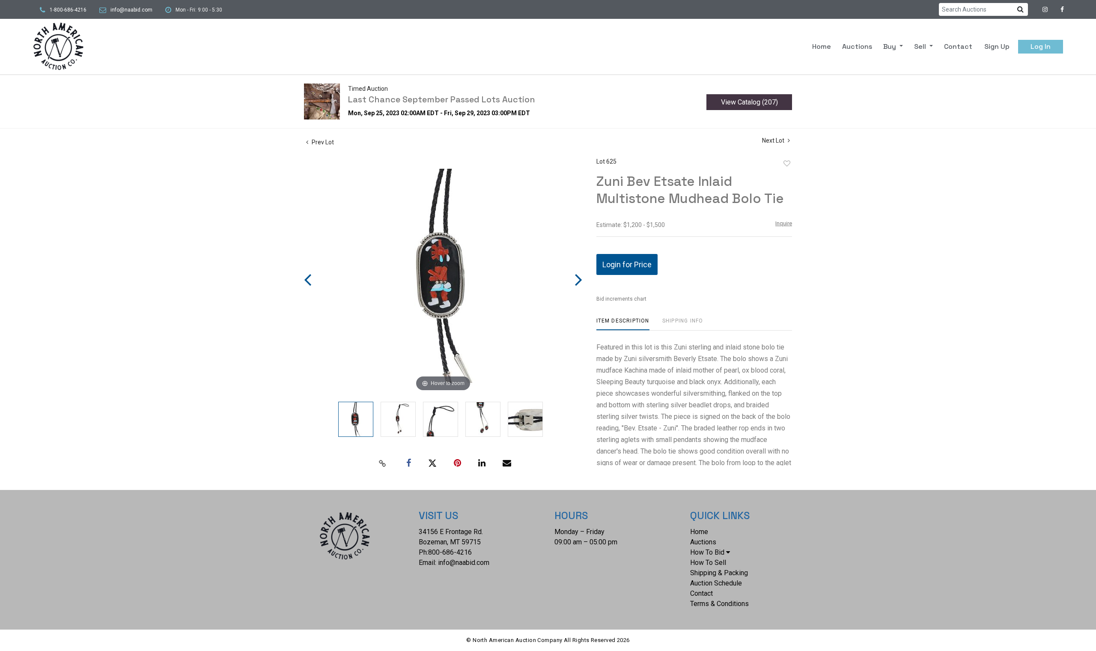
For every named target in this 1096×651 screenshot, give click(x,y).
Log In (1040, 46)
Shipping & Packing (719, 573)
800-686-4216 (450, 552)
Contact (958, 46)
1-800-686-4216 (68, 10)
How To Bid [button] (707, 552)
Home (821, 46)
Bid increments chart (621, 299)
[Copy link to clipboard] (383, 463)
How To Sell (708, 562)
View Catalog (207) (749, 102)
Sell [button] (921, 46)
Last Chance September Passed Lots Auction (441, 99)
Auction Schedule (716, 583)
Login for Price (627, 264)
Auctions (857, 46)
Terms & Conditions (719, 604)
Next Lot (774, 140)
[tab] (622, 324)
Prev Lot (322, 142)
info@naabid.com (131, 10)
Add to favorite (787, 163)
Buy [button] (890, 46)
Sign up (997, 46)
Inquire (783, 223)
